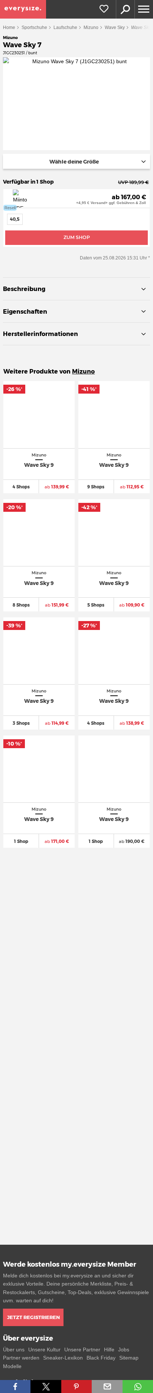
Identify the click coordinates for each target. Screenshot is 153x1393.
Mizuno (91, 27)
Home (9, 27)
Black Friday (101, 1358)
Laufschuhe (65, 27)
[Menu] (143, 9)
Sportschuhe (34, 27)
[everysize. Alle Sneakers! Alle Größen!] (23, 9)
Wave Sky (115, 27)
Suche (125, 9)
